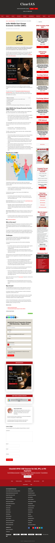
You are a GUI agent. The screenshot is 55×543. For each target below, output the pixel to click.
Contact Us (8, 531)
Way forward (9, 103)
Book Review (30, 509)
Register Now (10, 355)
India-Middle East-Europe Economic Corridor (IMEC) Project (16, 99)
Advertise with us (31, 518)
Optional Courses (25, 472)
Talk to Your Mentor (9, 529)
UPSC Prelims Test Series (10, 503)
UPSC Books (8, 509)
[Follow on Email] (40, 528)
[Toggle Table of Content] (29, 98)
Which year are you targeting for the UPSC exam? (15, 334)
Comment (8, 430)
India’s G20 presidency (12, 55)
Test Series (30, 474)
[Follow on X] (31, 528)
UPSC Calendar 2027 (9, 524)
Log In (36, 8)
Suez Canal (21, 276)
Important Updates (31, 505)
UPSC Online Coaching (32, 501)
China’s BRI (30, 54)
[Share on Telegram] (13, 317)
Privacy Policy (30, 520)
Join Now (31, 8)
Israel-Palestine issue (28, 200)
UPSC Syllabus (8, 505)
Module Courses (35, 472)
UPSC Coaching (42, 200)
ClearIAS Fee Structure (32, 495)
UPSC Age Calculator (9, 522)
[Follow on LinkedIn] (42, 528)
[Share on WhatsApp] (9, 317)
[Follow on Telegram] (35, 528)
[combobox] (8, 345)
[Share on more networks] (15, 317)
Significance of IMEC (10, 100)
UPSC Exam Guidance (9, 501)
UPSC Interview (8, 516)
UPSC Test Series (42, 202)
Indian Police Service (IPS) (10, 495)
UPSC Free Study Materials (10, 499)
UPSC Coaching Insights (42, 207)
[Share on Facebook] (7, 317)
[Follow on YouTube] (33, 528)
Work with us (30, 516)
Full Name (9, 325)
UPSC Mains (8, 514)
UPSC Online (8, 507)
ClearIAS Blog (30, 503)
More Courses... (42, 144)
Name (7, 443)
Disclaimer (30, 522)
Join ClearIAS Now (42, 187)
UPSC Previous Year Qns (10, 520)
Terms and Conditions (32, 524)
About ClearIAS (30, 490)
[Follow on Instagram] (37, 528)
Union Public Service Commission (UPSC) (13, 490)
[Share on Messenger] (11, 317)
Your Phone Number (10, 342)
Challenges (9, 102)
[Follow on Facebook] (29, 528)
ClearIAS (27, 4)
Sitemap (29, 514)
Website (7, 454)
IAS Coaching (30, 497)
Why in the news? (9, 101)
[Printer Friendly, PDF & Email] (30, 313)
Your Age (8, 338)
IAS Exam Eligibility (9, 497)
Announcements (31, 507)
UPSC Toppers (8, 518)
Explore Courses (27, 476)
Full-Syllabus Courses (13, 472)
